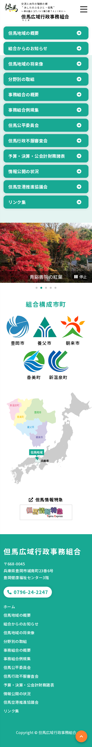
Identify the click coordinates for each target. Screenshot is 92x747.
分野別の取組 (15, 641)
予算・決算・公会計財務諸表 (29, 685)
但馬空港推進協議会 (21, 702)
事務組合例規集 (17, 658)
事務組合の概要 (17, 650)
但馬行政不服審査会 (21, 676)
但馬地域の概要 (17, 615)
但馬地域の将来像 (19, 632)
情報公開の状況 (17, 693)
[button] (37, 288)
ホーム (9, 606)
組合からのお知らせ (21, 624)
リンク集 (11, 711)
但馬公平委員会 (17, 667)
